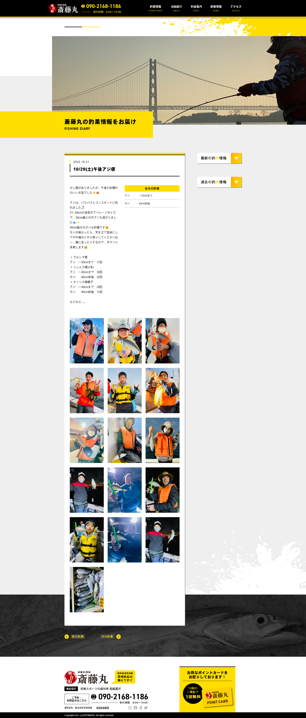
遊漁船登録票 (102, 708)
